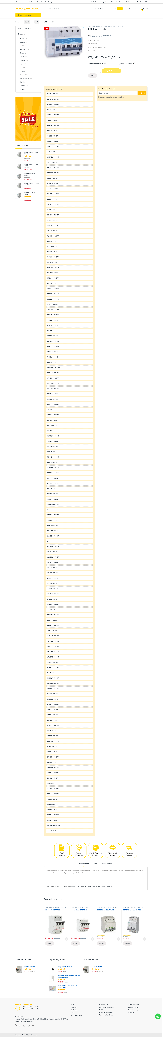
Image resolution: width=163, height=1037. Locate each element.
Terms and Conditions (106, 1015)
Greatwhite (24, 53)
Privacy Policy (103, 1004)
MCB (116, 907)
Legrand (24, 64)
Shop (106, 2)
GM (22, 46)
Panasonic (24, 71)
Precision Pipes (26, 78)
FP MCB (86, 907)
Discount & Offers (21, 2)
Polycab (24, 75)
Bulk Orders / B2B (142, 2)
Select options (118, 939)
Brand (26, 22)
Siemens (24, 85)
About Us (74, 1007)
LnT (37, 22)
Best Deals (131, 1012)
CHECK (142, 93)
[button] (83, 28)
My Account (131, 2)
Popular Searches (133, 1004)
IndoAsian (24, 60)
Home (17, 22)
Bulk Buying (48, 2)
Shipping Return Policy (106, 1012)
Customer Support (36, 2)
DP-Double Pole (105, 26)
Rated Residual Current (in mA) (99, 63)
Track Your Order (117, 2)
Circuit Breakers (96, 26)
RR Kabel (23, 82)
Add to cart (66, 939)
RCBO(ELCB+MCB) (118, 26)
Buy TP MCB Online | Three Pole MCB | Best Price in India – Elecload (55, 908)
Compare (108, 35)
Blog (72, 1004)
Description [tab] (84, 864)
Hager (23, 56)
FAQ (72, 1012)
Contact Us (96, 2)
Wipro (23, 89)
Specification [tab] (107, 864)
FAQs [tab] (95, 864)
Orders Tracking (133, 1010)
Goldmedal (24, 49)
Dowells (23, 42)
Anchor (23, 38)
